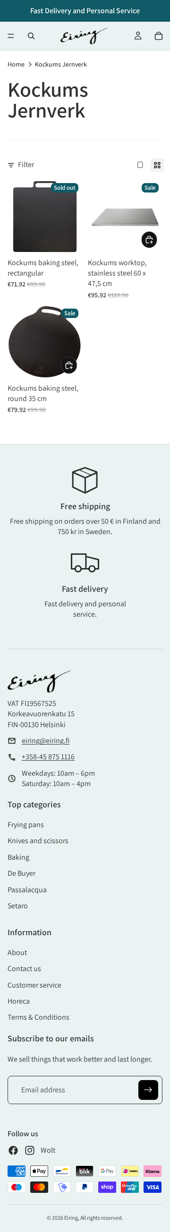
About (17, 952)
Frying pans (26, 825)
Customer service (34, 985)
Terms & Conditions (38, 1017)
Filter (26, 164)
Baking (18, 857)
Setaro (18, 906)
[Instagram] (29, 1150)
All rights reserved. (101, 1217)
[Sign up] (148, 1090)
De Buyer (21, 873)
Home (16, 64)
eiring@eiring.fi (45, 741)
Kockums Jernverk (61, 64)
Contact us (24, 968)
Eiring (71, 1217)
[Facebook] (13, 1150)
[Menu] (11, 36)
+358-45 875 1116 (48, 757)
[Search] (31, 35)
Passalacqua (27, 890)
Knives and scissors (38, 841)
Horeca (19, 1001)
